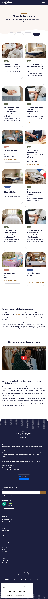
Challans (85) (5, 563)
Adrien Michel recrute (7, 519)
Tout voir (36, 34)
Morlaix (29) (4, 549)
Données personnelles (18, 579)
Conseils (11, 34)
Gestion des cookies (35, 579)
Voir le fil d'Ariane (24, 13)
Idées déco (19, 34)
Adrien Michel (18, 314)
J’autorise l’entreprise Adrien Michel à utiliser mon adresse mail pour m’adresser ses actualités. (24, 495)
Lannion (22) (5, 545)
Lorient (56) (4, 547)
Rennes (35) (4, 551)
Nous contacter (5, 524)
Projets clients (28, 34)
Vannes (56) (4, 558)
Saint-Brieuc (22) (6, 543)
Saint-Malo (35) (5, 554)
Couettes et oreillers (6, 533)
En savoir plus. (41, 495)
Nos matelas (5, 526)
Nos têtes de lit (5, 530)
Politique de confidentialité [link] (21, 595)
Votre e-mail (5, 490)
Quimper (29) (5, 560)
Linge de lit (4, 535)
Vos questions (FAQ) (6, 521)
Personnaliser (9, 595)
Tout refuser (22, 591)
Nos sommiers (5, 528)
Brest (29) (4, 556)
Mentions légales (27, 579)
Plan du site (10, 579)
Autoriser (28, 357)
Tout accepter (12, 591)
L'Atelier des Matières (6, 537)
